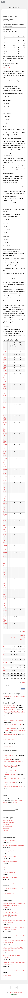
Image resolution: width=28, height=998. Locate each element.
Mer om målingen (7, 67)
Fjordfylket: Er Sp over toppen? (12, 778)
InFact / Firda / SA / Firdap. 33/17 (5, 487)
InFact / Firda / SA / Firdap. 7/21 (5, 426)
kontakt (15, 802)
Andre (4, 670)
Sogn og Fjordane (8, 746)
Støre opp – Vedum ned (10, 707)
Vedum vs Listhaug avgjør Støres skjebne (14, 730)
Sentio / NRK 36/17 (5, 453)
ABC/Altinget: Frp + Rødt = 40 (10, 851)
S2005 (4, 354)
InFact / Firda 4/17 (5, 522)
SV (3, 654)
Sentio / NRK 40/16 (5, 529)
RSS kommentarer (7, 826)
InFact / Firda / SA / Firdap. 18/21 (5, 409)
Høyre (4, 649)
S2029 (4, 370)
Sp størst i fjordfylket (9, 782)
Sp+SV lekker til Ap (9, 709)
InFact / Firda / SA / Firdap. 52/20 (5, 437)
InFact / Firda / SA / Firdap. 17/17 (5, 507)
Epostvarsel (6, 828)
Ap (3, 646)
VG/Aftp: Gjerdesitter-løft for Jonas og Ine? (14, 845)
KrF (4, 659)
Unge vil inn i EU (7, 867)
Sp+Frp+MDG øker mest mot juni (13, 720)
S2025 (4, 367)
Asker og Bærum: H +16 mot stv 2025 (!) (13, 888)
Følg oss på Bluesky (8, 820)
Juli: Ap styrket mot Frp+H (9, 856)
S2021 (4, 365)
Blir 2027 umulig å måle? (9, 840)
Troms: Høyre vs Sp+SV (10, 728)
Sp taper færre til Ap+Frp (10, 734)
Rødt (4, 667)
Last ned (23, 631)
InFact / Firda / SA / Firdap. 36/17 (5, 462)
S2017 (4, 362)
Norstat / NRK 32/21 (5, 386)
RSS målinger (6, 824)
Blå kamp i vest (8, 759)
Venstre (5, 662)
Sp (3, 657)
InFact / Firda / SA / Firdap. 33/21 (5, 377)
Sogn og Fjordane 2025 (10, 755)
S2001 (4, 351)
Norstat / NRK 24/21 (5, 393)
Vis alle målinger (7, 975)
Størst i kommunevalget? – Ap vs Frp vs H (13, 883)
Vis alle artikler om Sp (8, 739)
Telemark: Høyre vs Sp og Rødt (12, 716)
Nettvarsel (5, 830)
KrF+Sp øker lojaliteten (10, 705)
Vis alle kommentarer (8, 893)
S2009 (4, 357)
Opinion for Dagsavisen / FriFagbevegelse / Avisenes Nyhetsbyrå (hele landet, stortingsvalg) (14, 905)
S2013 (4, 359)
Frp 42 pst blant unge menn (9, 872)
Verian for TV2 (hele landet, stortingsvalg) (13, 935)
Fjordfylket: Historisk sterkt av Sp (13, 786)
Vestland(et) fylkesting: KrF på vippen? (14, 770)
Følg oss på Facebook (8, 822)
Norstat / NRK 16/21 (5, 418)
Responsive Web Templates (16, 992)
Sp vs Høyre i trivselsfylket (11, 765)
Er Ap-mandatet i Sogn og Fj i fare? (13, 761)
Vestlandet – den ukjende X (11, 774)
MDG (4, 665)
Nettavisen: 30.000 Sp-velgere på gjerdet (14, 711)
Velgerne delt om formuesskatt (10, 861)
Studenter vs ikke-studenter (10, 877)
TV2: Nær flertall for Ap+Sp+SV (12, 724)
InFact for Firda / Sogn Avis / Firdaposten (14, 696)
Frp (4, 651)
